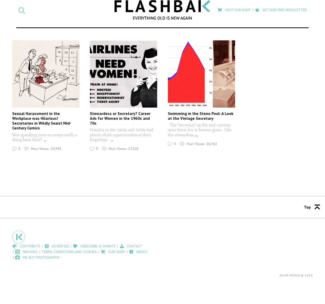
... (45, 139)
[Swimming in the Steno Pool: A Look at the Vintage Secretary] (201, 74)
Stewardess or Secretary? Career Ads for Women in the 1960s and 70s (120, 118)
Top (307, 207)
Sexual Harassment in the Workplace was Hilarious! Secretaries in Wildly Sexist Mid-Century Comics (41, 121)
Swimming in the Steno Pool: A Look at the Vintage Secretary (200, 116)
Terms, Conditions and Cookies (69, 251)
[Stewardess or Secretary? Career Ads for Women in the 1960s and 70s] (123, 74)
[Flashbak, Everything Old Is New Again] (163, 10)
